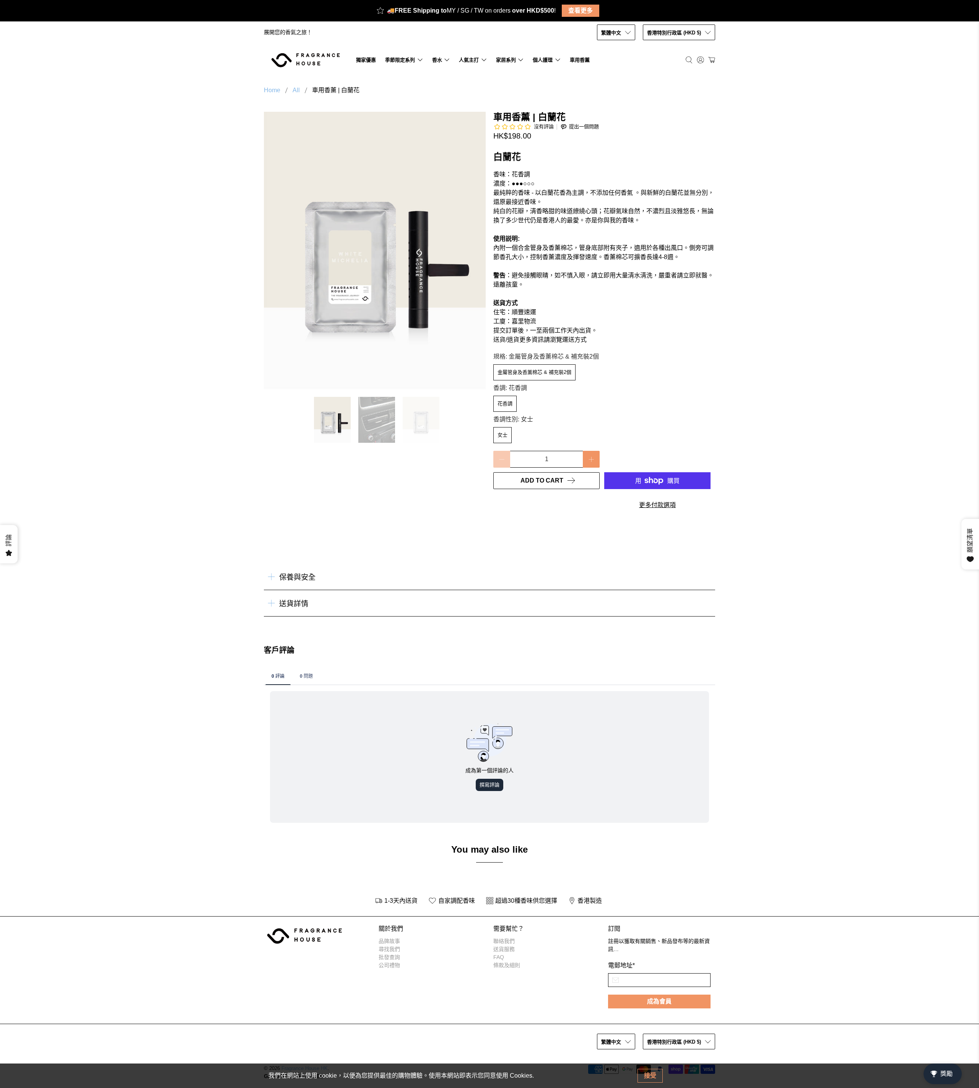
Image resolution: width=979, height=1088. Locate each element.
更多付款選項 (657, 505)
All (296, 90)
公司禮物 (389, 965)
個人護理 (543, 60)
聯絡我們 (504, 941)
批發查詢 (389, 957)
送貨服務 (504, 949)
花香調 (505, 403)
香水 (437, 60)
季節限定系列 (400, 60)
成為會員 (659, 1001)
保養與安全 (297, 577)
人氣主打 (469, 60)
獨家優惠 (366, 60)
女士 (502, 435)
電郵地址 (621, 965)
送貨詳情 (293, 604)
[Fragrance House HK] (307, 59)
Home (272, 90)
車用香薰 (580, 60)
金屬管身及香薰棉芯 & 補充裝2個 (534, 372)
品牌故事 (389, 941)
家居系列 (506, 60)
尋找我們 (389, 949)
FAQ (498, 957)
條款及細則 (506, 965)
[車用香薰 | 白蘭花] (375, 250)
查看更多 (580, 10)
